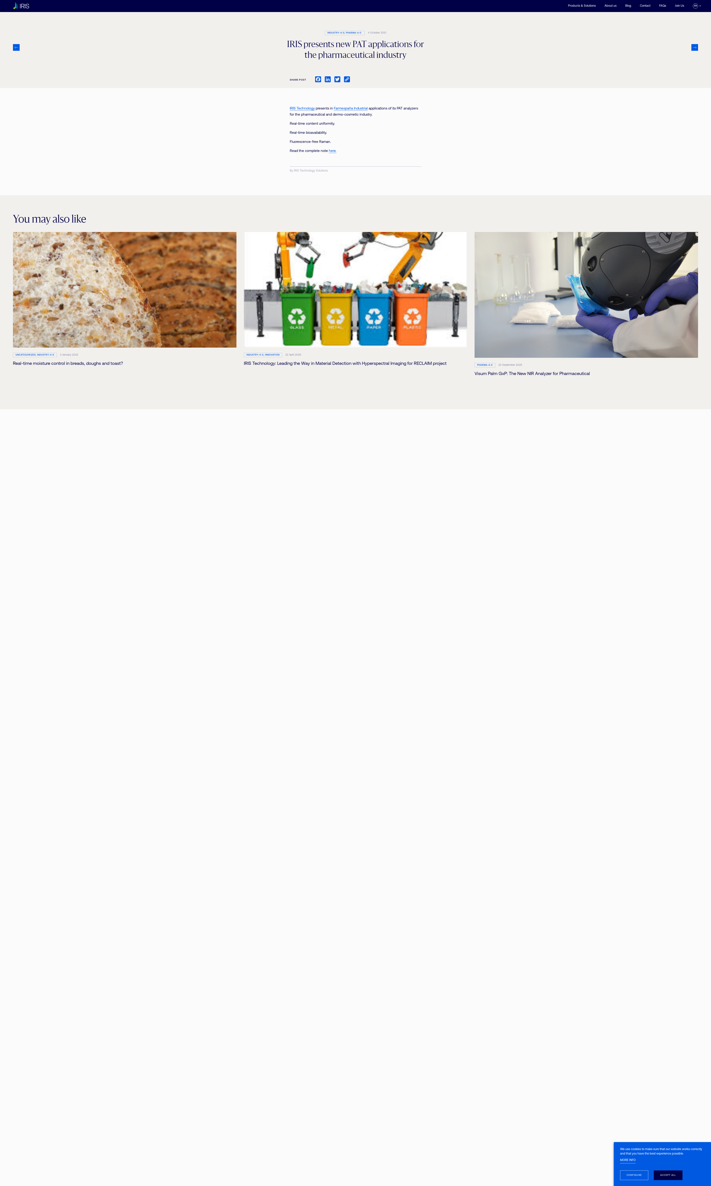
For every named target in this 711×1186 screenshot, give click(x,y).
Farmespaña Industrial (351, 108)
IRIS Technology (302, 108)
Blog (628, 5)
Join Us (679, 5)
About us (611, 5)
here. (332, 151)
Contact (645, 5)
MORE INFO (628, 1160)
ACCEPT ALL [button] (668, 1175)
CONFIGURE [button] (634, 1175)
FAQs (662, 5)
